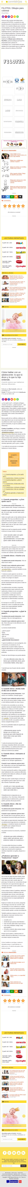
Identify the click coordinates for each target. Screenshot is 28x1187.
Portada (8, 1172)
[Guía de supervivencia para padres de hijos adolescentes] (5, 971)
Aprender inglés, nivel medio (7, 266)
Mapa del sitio (17, 1174)
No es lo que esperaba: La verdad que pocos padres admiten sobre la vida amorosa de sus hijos (17, 1089)
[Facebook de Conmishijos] (8, 16)
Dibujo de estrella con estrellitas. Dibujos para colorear (18, 167)
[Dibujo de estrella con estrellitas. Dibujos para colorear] (5, 169)
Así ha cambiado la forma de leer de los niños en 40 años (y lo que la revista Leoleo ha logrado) (18, 288)
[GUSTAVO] (19, 132)
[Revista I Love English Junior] (21, 261)
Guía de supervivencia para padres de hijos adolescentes (17, 969)
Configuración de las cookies (19, 1175)
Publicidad (20, 1172)
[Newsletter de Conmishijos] (14, 16)
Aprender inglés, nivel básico (7, 262)
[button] (4, 321)
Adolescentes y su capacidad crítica (17, 976)
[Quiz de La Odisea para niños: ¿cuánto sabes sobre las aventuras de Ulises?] (5, 300)
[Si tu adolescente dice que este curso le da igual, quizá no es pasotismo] (5, 1071)
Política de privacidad (7, 1174)
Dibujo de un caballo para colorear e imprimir (16, 161)
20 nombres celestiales (14, 330)
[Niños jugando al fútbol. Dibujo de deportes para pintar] (5, 175)
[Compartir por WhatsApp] (17, 16)
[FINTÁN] (20, 89)
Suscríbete (21, 344)
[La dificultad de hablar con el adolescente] (5, 964)
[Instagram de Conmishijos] (3, 16)
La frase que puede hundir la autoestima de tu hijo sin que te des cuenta (17, 1077)
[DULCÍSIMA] (19, 111)
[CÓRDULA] (19, 122)
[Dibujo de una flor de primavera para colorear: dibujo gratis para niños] (5, 188)
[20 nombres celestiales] (14, 320)
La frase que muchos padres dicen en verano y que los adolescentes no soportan (17, 957)
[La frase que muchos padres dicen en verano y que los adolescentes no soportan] (5, 957)
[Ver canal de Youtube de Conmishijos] (11, 16)
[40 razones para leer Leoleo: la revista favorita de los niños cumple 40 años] (5, 283)
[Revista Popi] (21, 243)
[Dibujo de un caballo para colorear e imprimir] (5, 162)
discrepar (4, 824)
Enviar (23, 1165)
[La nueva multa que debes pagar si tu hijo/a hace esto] (5, 1096)
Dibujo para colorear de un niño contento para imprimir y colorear (18, 181)
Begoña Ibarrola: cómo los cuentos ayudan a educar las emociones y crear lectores (17, 277)
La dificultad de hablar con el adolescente (17, 963)
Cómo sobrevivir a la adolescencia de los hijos (16, 982)
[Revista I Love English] (21, 266)
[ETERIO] (7, 100)
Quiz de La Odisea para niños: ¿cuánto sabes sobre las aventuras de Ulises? (17, 300)
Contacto (23, 1174)
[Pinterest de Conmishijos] (5, 16)
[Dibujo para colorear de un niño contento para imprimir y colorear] (5, 182)
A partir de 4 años (7, 247)
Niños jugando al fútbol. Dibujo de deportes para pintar (17, 174)
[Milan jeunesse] (20, 1181)
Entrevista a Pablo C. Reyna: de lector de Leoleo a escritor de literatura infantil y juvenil (17, 294)
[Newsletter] (16, 196)
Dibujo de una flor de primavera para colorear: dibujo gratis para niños (18, 188)
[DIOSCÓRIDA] (7, 122)
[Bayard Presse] (12, 1181)
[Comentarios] (20, 196)
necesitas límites (6, 569)
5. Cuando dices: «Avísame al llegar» (14, 487)
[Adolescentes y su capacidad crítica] (5, 977)
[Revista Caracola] (21, 248)
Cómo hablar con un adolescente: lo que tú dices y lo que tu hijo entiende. (18, 155)
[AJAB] (19, 100)
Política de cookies (6, 1175)
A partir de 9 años (7, 256)
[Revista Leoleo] (21, 252)
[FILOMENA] (8, 82)
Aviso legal (14, 1172)
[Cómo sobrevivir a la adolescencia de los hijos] (5, 984)
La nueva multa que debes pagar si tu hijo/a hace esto (18, 1095)
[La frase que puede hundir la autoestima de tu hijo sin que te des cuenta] (5, 1077)
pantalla (6, 718)
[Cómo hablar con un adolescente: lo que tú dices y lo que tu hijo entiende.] (5, 156)
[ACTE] (7, 111)
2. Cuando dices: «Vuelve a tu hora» (14, 478)
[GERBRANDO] (7, 132)
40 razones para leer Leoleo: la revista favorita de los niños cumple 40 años (17, 283)
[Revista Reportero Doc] (21, 257)
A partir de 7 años (7, 252)
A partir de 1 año (7, 243)
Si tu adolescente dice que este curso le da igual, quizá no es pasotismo (17, 1072)
